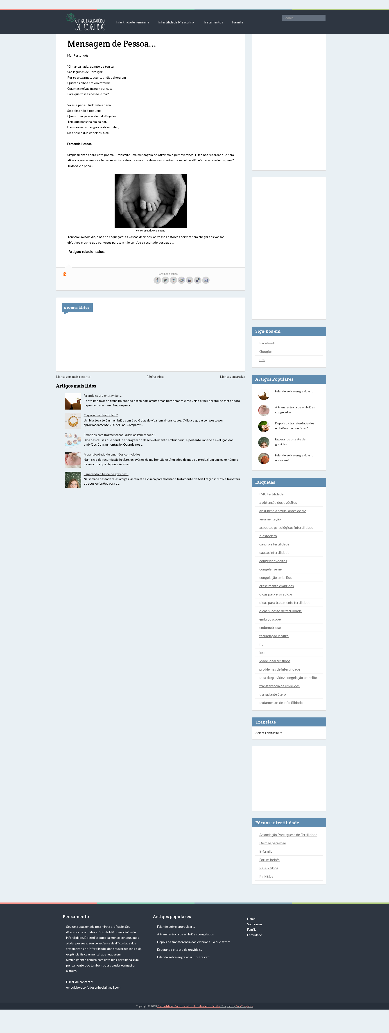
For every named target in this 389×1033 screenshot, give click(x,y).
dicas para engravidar (275, 594)
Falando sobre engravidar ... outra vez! (183, 957)
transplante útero (272, 694)
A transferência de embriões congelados (112, 454)
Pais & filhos (268, 868)
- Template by (236, 1006)
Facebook (267, 343)
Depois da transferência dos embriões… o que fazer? (193, 942)
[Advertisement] (289, 99)
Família (237, 22)
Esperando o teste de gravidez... (106, 474)
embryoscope (270, 619)
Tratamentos (213, 22)
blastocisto (268, 536)
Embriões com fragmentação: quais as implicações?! (120, 435)
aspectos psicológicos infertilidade (286, 527)
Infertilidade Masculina (176, 22)
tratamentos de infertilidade (281, 702)
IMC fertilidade (271, 494)
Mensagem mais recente (73, 376)
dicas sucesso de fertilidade (280, 611)
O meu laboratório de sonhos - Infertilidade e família (188, 1006)
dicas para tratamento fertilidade (284, 602)
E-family (265, 851)
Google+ (266, 351)
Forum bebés (269, 859)
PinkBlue (266, 876)
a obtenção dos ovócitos (278, 502)
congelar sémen (271, 569)
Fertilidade (254, 935)
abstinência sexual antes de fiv (282, 510)
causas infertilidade (274, 552)
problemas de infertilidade (279, 669)
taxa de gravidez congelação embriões (288, 677)
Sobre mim (254, 924)
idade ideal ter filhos (274, 661)
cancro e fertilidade (274, 544)
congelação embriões (275, 577)
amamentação (270, 519)
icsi (262, 652)
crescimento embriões (276, 586)
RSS (262, 359)
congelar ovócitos (273, 561)
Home (251, 919)
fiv (261, 644)
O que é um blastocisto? (101, 415)
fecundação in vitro (274, 636)
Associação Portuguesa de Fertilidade (288, 834)
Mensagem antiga (232, 376)
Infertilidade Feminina (132, 22)
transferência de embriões (279, 686)
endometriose (270, 627)
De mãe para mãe (272, 843)
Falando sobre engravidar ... (103, 395)
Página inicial (155, 376)
